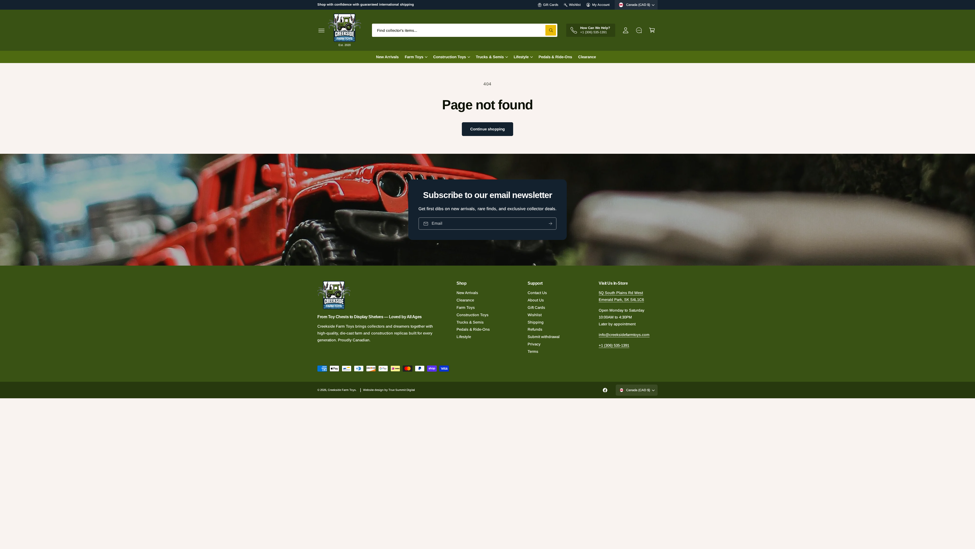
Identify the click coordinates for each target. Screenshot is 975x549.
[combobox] (464, 30)
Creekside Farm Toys (342, 389)
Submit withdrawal (544, 336)
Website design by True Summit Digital (389, 389)
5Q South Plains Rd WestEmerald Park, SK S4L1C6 (621, 296)
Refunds (535, 329)
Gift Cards (550, 5)
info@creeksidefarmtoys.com (624, 334)
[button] (321, 30)
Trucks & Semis (470, 322)
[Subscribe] (550, 223)
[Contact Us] (638, 30)
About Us (536, 300)
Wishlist (575, 5)
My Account (601, 5)
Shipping (536, 322)
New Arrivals (467, 293)
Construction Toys (473, 315)
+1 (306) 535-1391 (614, 345)
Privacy (534, 344)
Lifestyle (464, 336)
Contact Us (537, 293)
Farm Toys (466, 307)
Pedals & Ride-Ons (473, 329)
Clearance (465, 300)
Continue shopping (487, 129)
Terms (533, 351)
